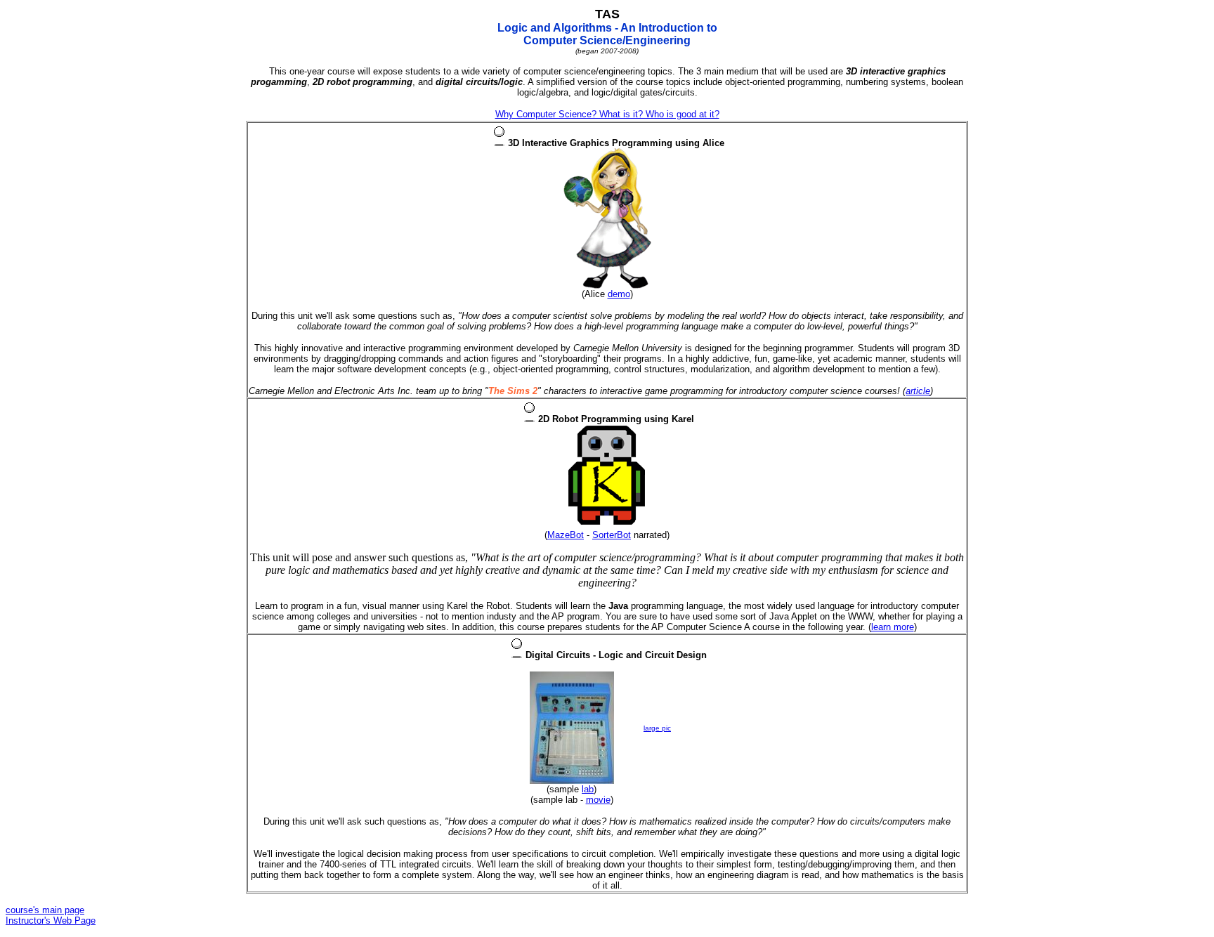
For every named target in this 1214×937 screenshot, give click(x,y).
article (918, 391)
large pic (657, 728)
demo (619, 294)
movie (598, 799)
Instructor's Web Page (51, 920)
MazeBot (565, 535)
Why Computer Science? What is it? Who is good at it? (607, 114)
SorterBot (611, 535)
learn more (892, 627)
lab (588, 789)
